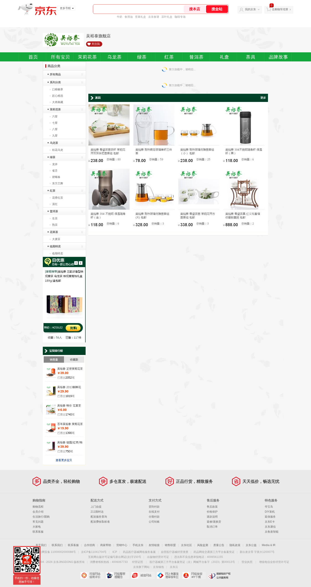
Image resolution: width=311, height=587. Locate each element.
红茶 (52, 190)
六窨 (55, 116)
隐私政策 (234, 545)
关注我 (96, 44)
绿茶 (52, 157)
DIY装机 (270, 511)
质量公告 (218, 545)
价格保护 (212, 511)
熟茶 (55, 224)
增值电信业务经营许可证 (274, 562)
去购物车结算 (280, 9)
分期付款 (154, 516)
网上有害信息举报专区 (168, 575)
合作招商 (89, 545)
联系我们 (57, 545)
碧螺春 (56, 177)
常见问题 (38, 521)
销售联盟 (170, 545)
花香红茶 (57, 197)
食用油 (129, 16)
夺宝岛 (269, 506)
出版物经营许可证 (158, 557)
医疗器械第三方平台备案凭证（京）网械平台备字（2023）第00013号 (192, 562)
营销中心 (121, 545)
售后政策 (212, 506)
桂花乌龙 (57, 150)
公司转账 (154, 521)
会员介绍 (38, 511)
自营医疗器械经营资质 (174, 552)
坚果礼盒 (140, 16)
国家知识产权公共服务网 (219, 575)
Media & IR (268, 545)
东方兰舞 (57, 183)
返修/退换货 (214, 521)
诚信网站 (143, 575)
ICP (114, 552)
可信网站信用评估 (92, 575)
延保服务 (270, 516)
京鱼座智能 (271, 531)
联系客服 (38, 531)
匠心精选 (57, 95)
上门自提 (96, 506)
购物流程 (38, 506)
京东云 (174, 567)
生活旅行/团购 (41, 516)
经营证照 (137, 562)
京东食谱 (153, 16)
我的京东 (250, 9)
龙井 (55, 164)
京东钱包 (158, 567)
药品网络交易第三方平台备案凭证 (214, 552)
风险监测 (202, 545)
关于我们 (41, 545)
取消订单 (212, 526)
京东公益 (251, 545)
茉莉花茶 (55, 109)
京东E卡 (270, 521)
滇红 (55, 204)
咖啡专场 (180, 16)
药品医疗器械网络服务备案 (139, 552)
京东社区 (186, 545)
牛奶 (119, 16)
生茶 (55, 218)
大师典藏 (57, 102)
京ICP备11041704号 (94, 552)
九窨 (55, 135)
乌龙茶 (54, 142)
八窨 (55, 129)
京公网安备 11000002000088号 (56, 552)
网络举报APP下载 (194, 575)
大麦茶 (56, 239)
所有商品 (55, 74)
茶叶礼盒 (166, 16)
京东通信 (270, 526)
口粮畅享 (57, 89)
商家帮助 (105, 545)
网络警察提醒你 (117, 575)
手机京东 (138, 545)
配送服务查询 (99, 516)
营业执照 (247, 562)
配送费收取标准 (100, 521)
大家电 (37, 526)
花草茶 (54, 232)
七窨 (55, 122)
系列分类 (55, 82)
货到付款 (154, 506)
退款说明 (212, 516)
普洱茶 (54, 211)
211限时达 (97, 511)
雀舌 (55, 170)
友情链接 (154, 545)
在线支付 (154, 511)
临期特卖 (55, 246)
